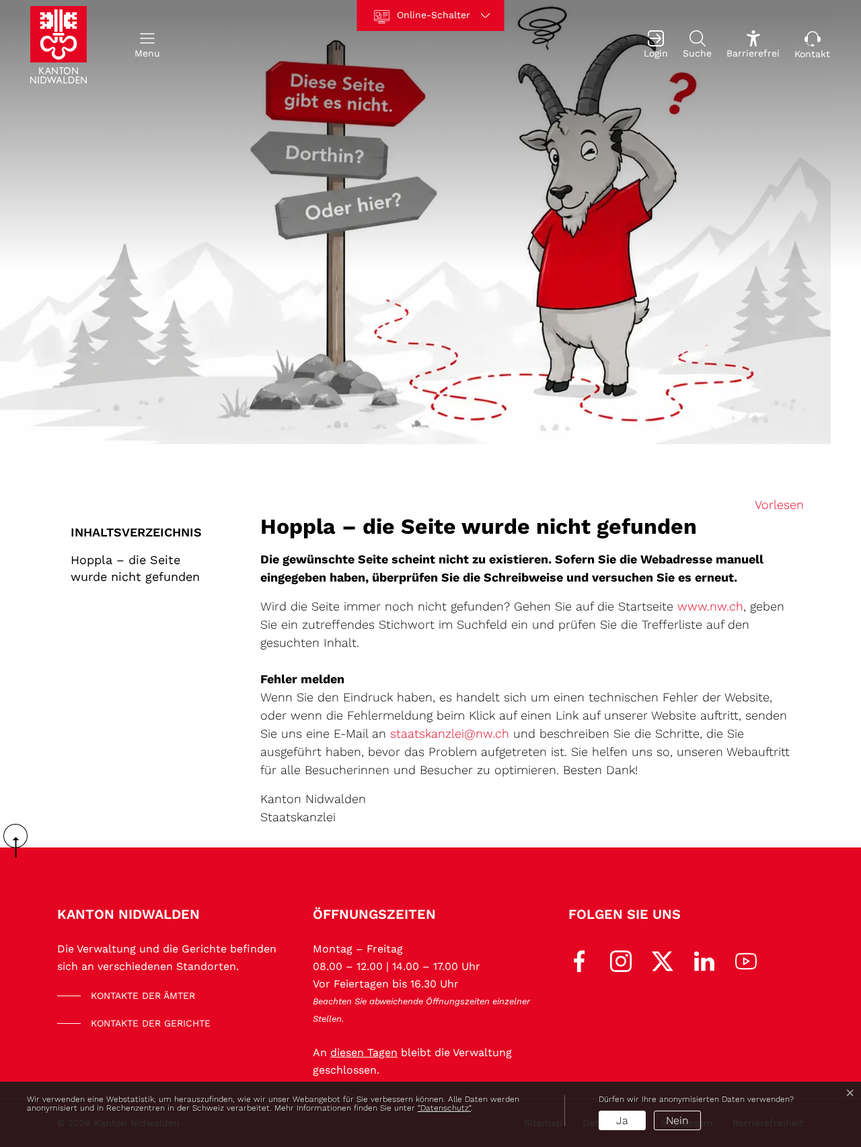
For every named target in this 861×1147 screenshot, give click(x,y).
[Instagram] (621, 960)
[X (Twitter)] (662, 960)
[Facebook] (579, 960)
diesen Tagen (364, 1052)
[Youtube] (746, 960)
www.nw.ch (710, 606)
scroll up (20, 841)
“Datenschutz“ (444, 1108)
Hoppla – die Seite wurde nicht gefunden (135, 568)
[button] (147, 45)
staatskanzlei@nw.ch (449, 733)
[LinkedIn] (704, 960)
